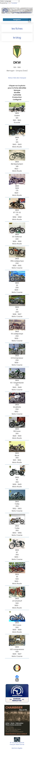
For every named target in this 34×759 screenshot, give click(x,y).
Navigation (21, 20)
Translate (14, 3)
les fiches (17, 28)
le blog (17, 37)
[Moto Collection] (17, 739)
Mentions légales (17, 748)
